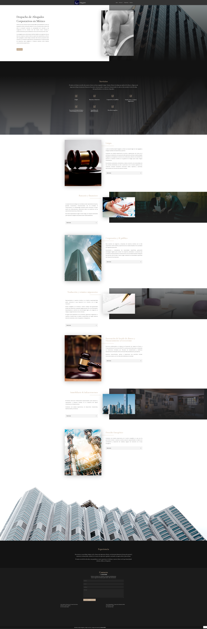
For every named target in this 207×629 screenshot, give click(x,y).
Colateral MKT (103, 627)
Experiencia (126, 2)
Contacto (131, 2)
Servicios (120, 2)
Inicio (117, 2)
